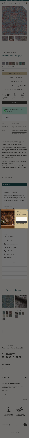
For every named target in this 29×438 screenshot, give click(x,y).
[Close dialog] (27, 210)
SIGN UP (21, 221)
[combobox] (17, 220)
